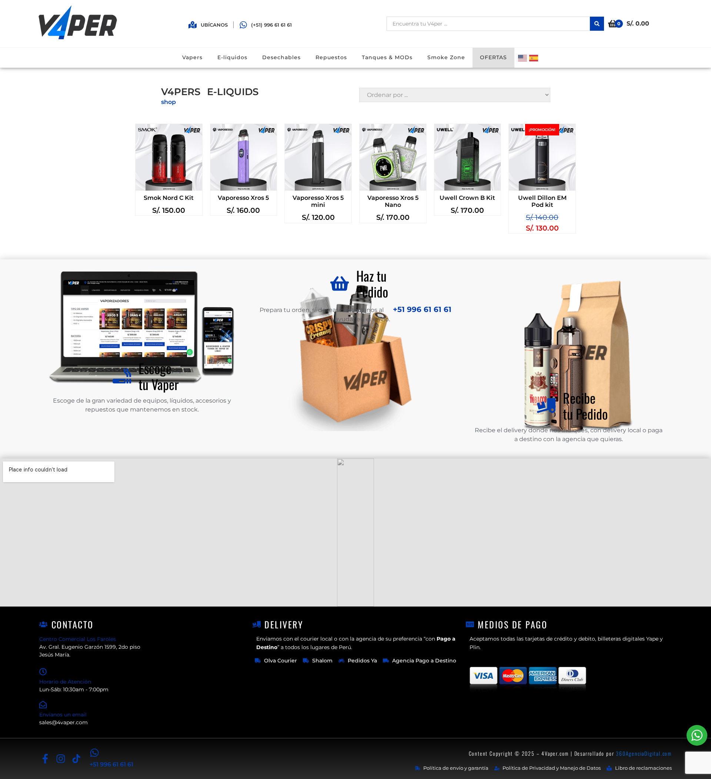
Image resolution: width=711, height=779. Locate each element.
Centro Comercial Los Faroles (77, 639)
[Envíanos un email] (43, 704)
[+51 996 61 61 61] (94, 753)
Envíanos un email (63, 714)
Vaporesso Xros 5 (243, 197)
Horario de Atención (65, 681)
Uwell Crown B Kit (467, 197)
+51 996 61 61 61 (421, 309)
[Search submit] (597, 24)
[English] (523, 57)
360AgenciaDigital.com (644, 753)
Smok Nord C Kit (169, 197)
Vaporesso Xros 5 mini (318, 201)
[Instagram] (60, 758)
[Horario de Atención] (43, 671)
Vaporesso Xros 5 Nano (392, 201)
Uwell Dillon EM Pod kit (542, 201)
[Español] (534, 57)
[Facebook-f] (45, 758)
